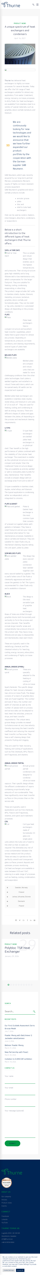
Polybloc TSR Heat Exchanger (17, 950)
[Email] (34, 920)
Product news (20, 23)
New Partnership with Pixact (16, 1052)
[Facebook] (16, 920)
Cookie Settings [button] (9, 1270)
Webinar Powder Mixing (14, 1045)
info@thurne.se (7, 1239)
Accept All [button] (20, 1270)
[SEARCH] (34, 1011)
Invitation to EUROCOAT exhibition (18, 1059)
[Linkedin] (30, 920)
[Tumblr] (27, 920)
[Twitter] (19, 920)
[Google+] (24, 920)
